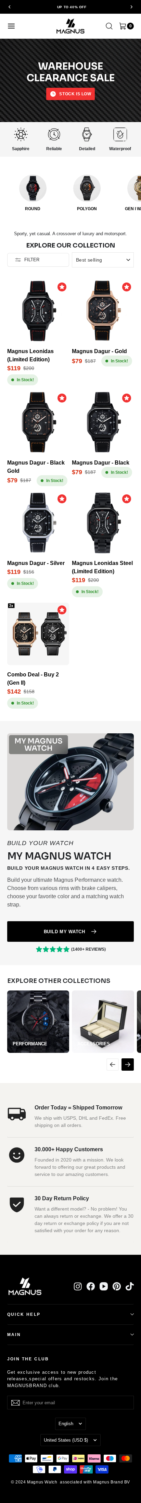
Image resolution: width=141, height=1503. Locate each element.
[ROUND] (33, 188)
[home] (70, 26)
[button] (10, 7)
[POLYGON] (87, 188)
